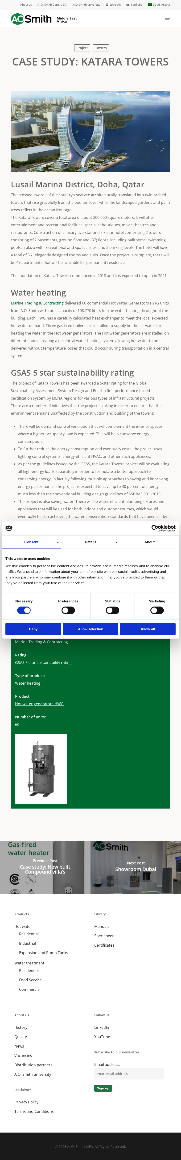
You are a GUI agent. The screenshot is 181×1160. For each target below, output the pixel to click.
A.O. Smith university (32, 1074)
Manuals (101, 926)
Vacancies (23, 1055)
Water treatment (29, 963)
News (19, 1046)
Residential (29, 933)
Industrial (27, 943)
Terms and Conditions (34, 1111)
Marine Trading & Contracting (37, 303)
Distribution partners (33, 1065)
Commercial (30, 989)
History (20, 1027)
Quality (20, 1036)
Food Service (30, 980)
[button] (167, 18)
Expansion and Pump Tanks (43, 952)
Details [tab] (90, 542)
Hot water (23, 926)
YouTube (102, 1036)
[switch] (68, 610)
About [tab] (149, 542)
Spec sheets (104, 935)
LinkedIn (101, 1027)
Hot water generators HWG (39, 703)
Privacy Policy (26, 1102)
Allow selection (90, 629)
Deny (33, 629)
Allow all (148, 629)
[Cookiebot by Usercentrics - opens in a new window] (155, 528)
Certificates (104, 945)
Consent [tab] (31, 542)
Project (82, 48)
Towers (101, 48)
